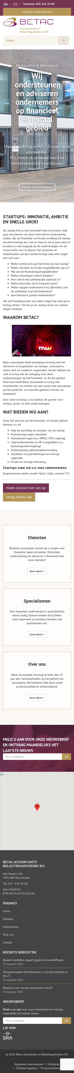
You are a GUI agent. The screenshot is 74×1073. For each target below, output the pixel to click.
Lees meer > (37, 571)
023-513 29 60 (45, 4)
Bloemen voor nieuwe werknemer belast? (28, 988)
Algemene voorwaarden (28, 1064)
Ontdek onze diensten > (37, 187)
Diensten (8, 919)
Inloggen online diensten (37, 12)
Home (6, 911)
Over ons (8, 934)
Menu (10, 40)
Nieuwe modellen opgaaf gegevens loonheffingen (33, 960)
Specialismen (11, 927)
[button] (37, 807)
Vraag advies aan (19, 497)
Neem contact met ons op (26, 488)
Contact (7, 942)
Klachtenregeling (26, 1068)
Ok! (66, 756)
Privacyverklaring (51, 1068)
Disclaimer (54, 1064)
